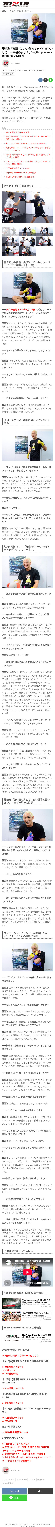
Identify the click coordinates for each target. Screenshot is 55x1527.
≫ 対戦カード (8, 1370)
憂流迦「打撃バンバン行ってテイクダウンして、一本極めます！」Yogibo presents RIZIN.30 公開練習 (27, 52)
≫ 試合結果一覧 (9, 1421)
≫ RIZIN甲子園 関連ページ (15, 1432)
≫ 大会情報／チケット (13, 1367)
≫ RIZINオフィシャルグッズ (16, 1444)
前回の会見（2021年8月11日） (21, 309)
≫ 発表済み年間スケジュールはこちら (20, 1355)
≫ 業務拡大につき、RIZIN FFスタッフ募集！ (24, 1454)
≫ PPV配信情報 (10, 1374)
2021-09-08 (15, 63)
